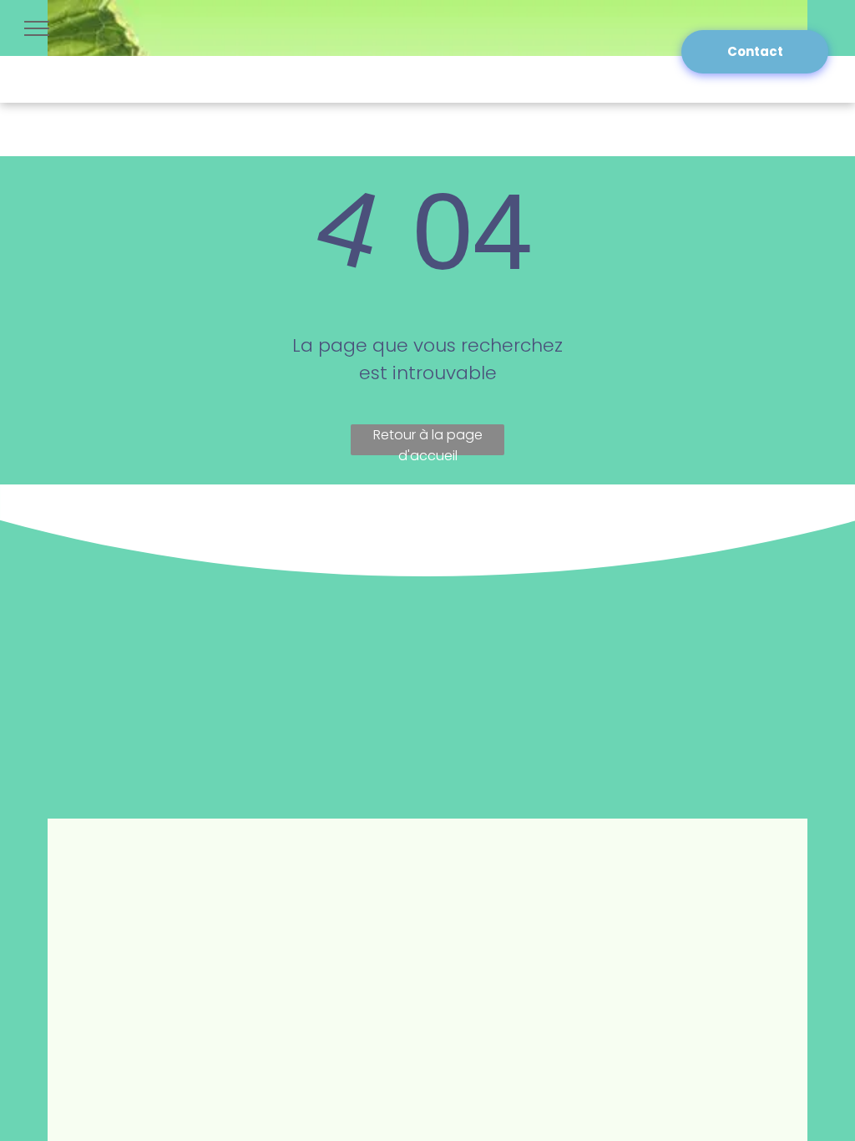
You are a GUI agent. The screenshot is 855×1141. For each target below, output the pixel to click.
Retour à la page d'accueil (428, 440)
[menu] (36, 28)
